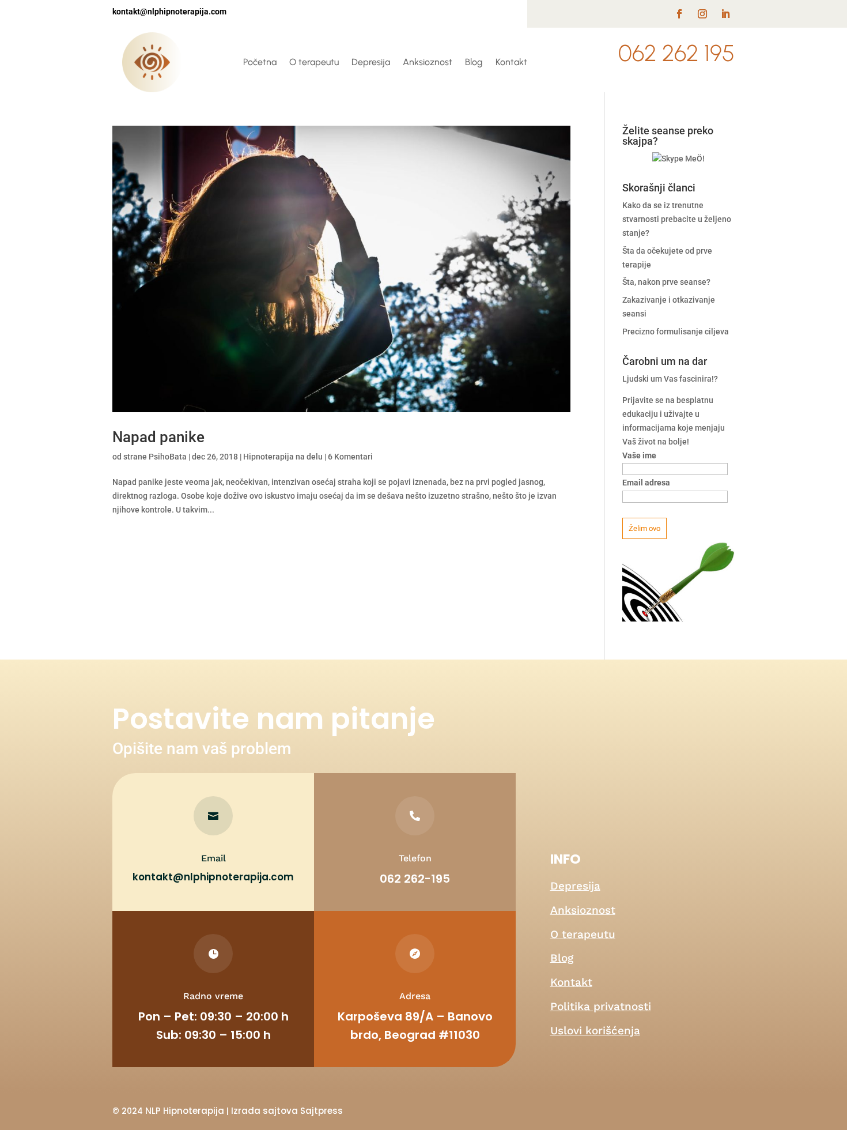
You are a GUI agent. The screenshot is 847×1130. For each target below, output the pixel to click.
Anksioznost (427, 61)
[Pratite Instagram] (702, 14)
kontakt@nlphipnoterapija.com (213, 877)
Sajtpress (321, 1111)
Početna (260, 61)
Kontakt (511, 61)
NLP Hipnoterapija (184, 1111)
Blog (474, 61)
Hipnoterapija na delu (283, 456)
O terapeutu (314, 61)
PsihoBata (168, 456)
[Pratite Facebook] (679, 14)
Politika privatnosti (600, 1006)
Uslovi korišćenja (595, 1030)
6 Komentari (350, 456)
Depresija (370, 61)
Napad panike (158, 437)
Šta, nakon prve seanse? (666, 282)
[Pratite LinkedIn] (725, 14)
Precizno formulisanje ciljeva (675, 331)
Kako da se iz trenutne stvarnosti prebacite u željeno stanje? (676, 219)
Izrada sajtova (264, 1111)
